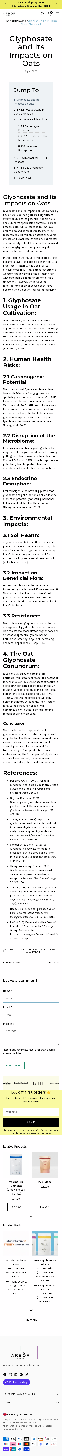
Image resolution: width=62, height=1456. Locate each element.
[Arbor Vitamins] (9, 14)
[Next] (57, 4)
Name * (7, 990)
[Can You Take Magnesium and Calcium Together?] (44, 1243)
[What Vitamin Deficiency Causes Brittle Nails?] (16, 1244)
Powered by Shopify (12, 1429)
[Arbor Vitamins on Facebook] (5, 1375)
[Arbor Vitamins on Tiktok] (27, 1375)
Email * (7, 1007)
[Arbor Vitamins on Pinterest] (22, 1375)
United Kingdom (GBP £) (18, 1414)
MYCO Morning (15, 1181)
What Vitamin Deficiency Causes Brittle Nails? (15, 1264)
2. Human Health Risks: (31, 119)
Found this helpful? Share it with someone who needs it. (33, 950)
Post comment (14, 1065)
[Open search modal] (42, 13)
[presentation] (30, 1217)
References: (24, 177)
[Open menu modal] (57, 13)
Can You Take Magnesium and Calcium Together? (44, 1264)
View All (31, 1319)
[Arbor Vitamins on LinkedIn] (16, 1375)
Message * (9, 1023)
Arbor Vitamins (28, 1419)
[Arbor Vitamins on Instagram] (11, 1375)
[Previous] (5, 4)
